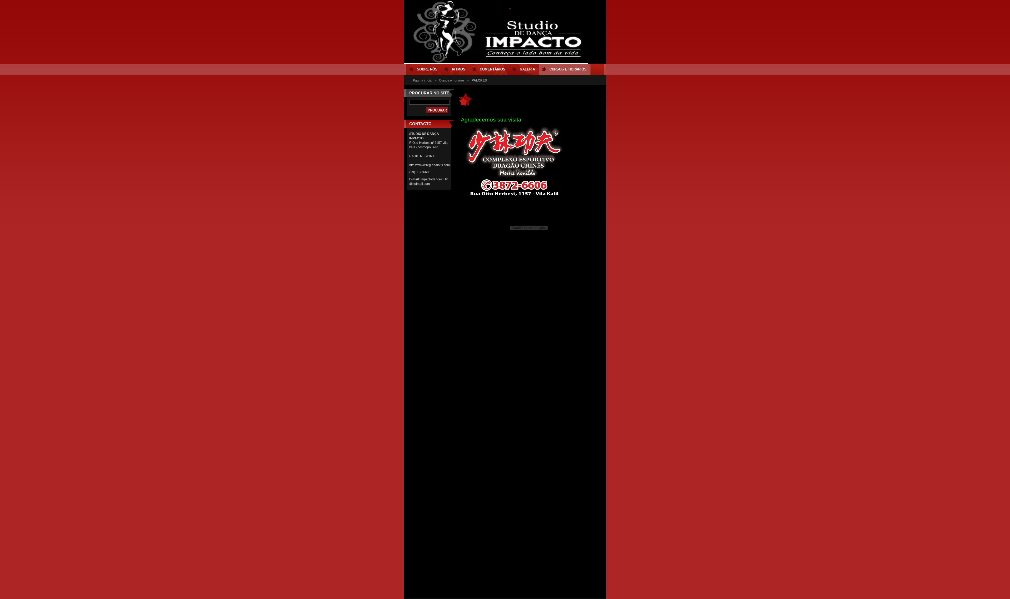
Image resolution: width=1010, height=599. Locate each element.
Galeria (527, 69)
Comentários (492, 69)
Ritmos (458, 69)
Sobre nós (427, 69)
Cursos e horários (451, 80)
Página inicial (422, 80)
